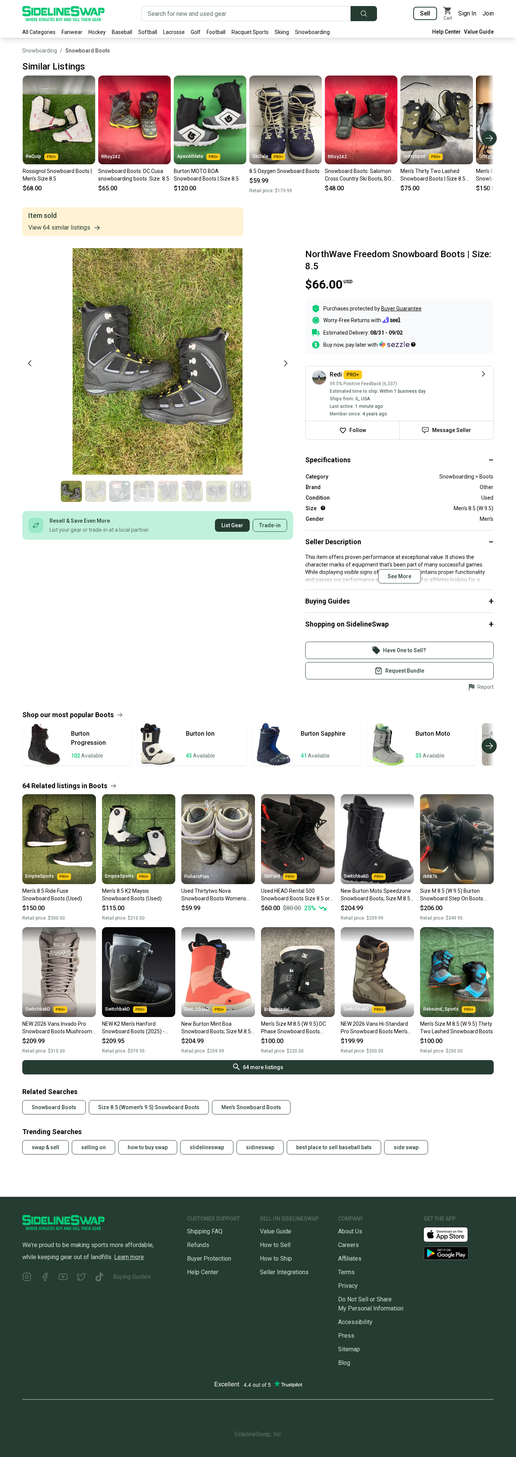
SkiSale (260, 156)
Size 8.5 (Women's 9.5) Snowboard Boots (148, 1107)
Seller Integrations (284, 1272)
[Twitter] (81, 1278)
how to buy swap (148, 1147)
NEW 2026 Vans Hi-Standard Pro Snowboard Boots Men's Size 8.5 (374, 1028)
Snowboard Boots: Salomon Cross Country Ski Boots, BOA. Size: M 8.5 (360, 175)
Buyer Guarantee (401, 309)
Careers (348, 1245)
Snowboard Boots (87, 51)
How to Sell (275, 1245)
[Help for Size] (323, 508)
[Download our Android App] (458, 1253)
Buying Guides (132, 1276)
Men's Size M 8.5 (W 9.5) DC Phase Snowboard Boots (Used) (293, 1028)
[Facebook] (44, 1278)
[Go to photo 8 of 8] (240, 491)
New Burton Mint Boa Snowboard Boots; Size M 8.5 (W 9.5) (216, 1028)
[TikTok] (99, 1278)
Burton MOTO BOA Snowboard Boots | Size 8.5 (206, 175)
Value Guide (479, 32)
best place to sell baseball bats (334, 1147)
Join (488, 13)
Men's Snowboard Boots (251, 1107)
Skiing (282, 32)
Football (216, 32)
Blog (344, 1362)
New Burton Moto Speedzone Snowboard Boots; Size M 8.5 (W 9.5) (376, 895)
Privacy (348, 1285)
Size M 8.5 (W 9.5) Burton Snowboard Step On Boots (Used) (451, 895)
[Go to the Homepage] (63, 13)
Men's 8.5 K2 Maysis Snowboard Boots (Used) (132, 894)
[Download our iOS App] (451, 1234)
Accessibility (355, 1322)
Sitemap (349, 1349)
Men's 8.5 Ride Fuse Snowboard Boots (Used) (52, 894)
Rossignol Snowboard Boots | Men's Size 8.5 (57, 175)
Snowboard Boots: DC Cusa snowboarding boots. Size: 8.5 (133, 175)
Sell (425, 13)
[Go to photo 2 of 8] (95, 491)
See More (399, 576)
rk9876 (430, 876)
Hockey (97, 32)
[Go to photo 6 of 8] (192, 491)
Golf (196, 32)
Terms (346, 1272)
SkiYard (272, 876)
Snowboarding (312, 32)
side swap (406, 1147)
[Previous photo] (29, 363)
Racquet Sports (250, 32)
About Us (350, 1231)
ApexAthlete (190, 156)
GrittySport (414, 156)
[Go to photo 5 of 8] (168, 491)
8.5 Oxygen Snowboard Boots (284, 171)
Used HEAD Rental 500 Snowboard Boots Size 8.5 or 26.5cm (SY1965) (295, 895)
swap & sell (45, 1147)
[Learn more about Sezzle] (397, 344)
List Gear (232, 525)
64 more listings (263, 1067)
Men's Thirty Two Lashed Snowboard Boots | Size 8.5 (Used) (432, 175)
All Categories (39, 32)
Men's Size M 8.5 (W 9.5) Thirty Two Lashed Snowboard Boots (456, 1027)
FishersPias (196, 876)
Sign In (467, 13)
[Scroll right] (489, 138)
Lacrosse (174, 32)
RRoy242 (110, 156)
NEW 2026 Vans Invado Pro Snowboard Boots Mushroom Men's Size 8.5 (57, 1028)
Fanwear (72, 32)
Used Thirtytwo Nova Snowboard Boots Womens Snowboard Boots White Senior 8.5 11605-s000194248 (217, 895)
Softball (147, 32)
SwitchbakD (356, 876)
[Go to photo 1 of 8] (71, 491)
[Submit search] (364, 13)
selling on (93, 1147)
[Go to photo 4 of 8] (143, 491)
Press (346, 1335)
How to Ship (276, 1258)
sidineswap (260, 1147)
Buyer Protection (209, 1258)
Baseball (122, 32)
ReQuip (33, 156)
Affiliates (350, 1258)
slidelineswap (207, 1147)
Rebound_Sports (441, 1009)
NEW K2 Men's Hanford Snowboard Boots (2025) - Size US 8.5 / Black (133, 1028)
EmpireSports (39, 876)
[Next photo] (285, 363)
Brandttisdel (276, 1009)
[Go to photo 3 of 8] (119, 491)
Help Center (446, 32)
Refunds (198, 1245)
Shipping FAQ (204, 1231)
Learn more (129, 1257)
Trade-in (270, 525)
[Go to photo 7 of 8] (216, 491)
